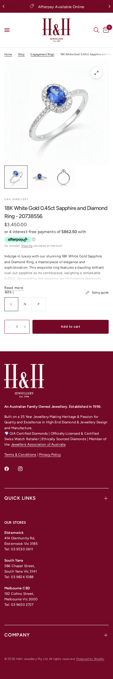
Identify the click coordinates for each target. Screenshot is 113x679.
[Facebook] (10, 468)
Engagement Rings (42, 54)
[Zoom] (96, 72)
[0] (105, 30)
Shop (21, 54)
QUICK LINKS (20, 498)
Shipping (26, 245)
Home (8, 54)
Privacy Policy (50, 455)
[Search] (96, 30)
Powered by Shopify (90, 659)
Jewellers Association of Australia (38, 444)
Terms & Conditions (20, 455)
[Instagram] (24, 468)
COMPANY (17, 635)
